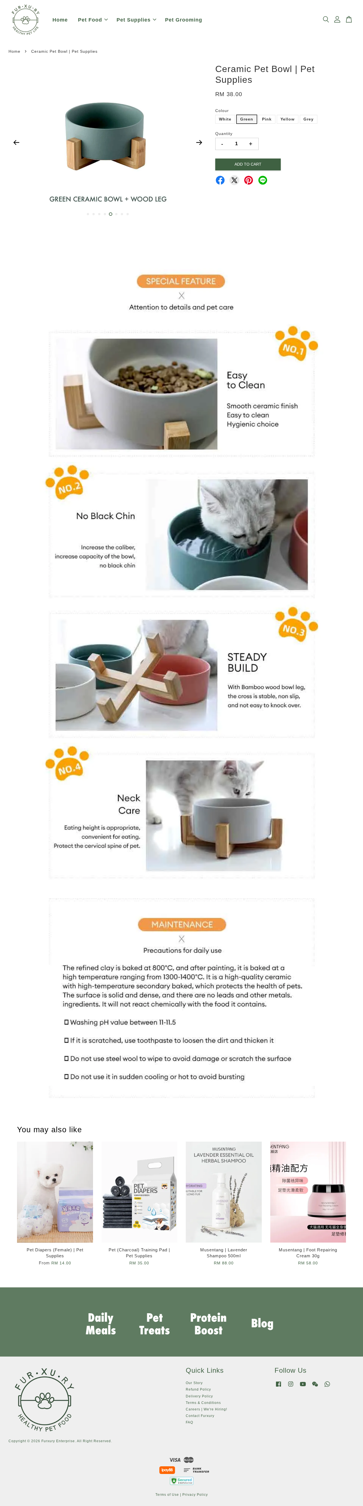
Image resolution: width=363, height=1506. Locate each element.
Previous (16, 143)
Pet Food (90, 20)
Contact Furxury (200, 1416)
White (225, 119)
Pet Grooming (183, 20)
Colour (222, 110)
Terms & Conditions (203, 1403)
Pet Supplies (134, 20)
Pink (267, 119)
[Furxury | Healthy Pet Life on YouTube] (303, 1387)
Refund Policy (198, 1389)
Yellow (287, 119)
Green (246, 119)
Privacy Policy (195, 1495)
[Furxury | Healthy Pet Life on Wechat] (315, 1387)
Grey (308, 119)
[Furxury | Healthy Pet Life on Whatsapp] (327, 1387)
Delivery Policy (199, 1396)
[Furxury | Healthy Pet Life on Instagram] (291, 1387)
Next (199, 143)
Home (60, 20)
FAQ (189, 1422)
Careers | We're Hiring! (206, 1409)
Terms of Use (167, 1495)
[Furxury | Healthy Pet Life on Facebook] (278, 1387)
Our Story (194, 1383)
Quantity (224, 133)
